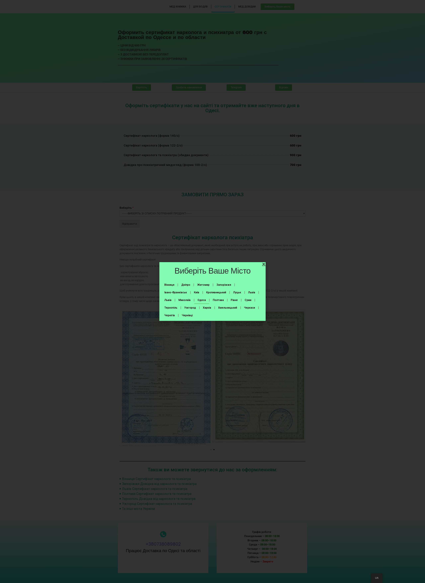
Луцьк (237, 292)
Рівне (234, 300)
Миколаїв (184, 300)
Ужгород (190, 307)
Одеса (202, 300)
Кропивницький (216, 292)
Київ (196, 292)
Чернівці (187, 315)
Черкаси (249, 307)
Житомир (203, 284)
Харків (207, 307)
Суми (248, 300)
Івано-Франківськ (175, 292)
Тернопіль (170, 307)
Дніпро (185, 284)
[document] (212, 291)
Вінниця (169, 284)
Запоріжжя (223, 284)
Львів (251, 292)
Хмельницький (227, 307)
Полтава (218, 300)
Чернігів (169, 315)
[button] (263, 264)
